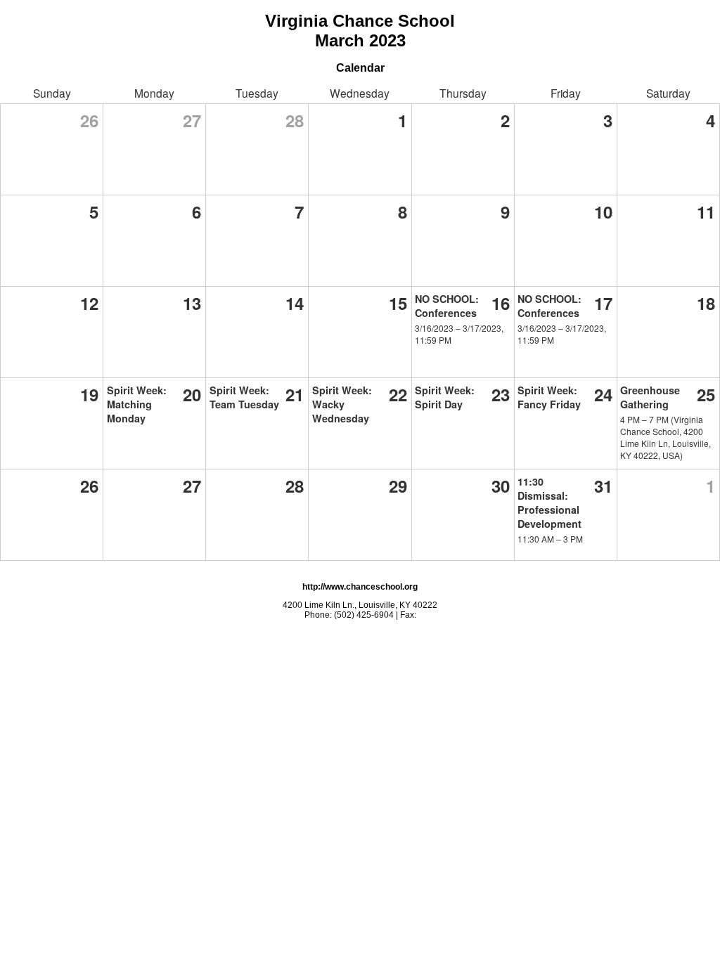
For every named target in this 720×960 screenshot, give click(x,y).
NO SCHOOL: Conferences (447, 306)
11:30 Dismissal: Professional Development (549, 502)
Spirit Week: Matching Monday (137, 404)
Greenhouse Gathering (650, 397)
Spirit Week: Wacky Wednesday (342, 404)
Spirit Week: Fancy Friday (549, 397)
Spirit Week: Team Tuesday (244, 397)
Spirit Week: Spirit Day (445, 397)
